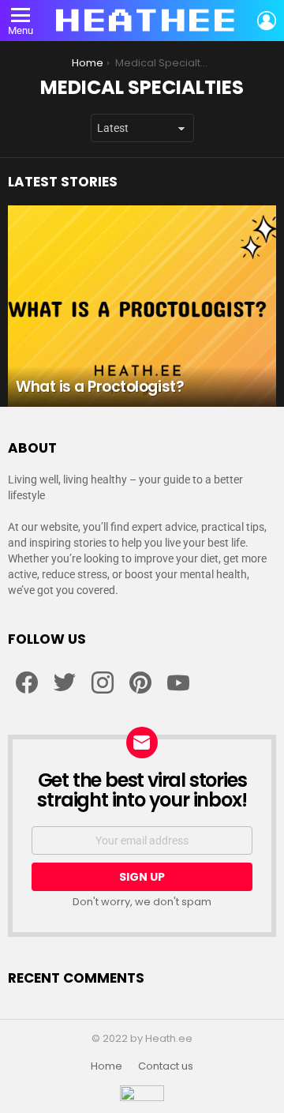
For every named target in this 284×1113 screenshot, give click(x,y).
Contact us (165, 1066)
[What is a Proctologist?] (142, 306)
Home (106, 1066)
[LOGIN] (266, 20)
